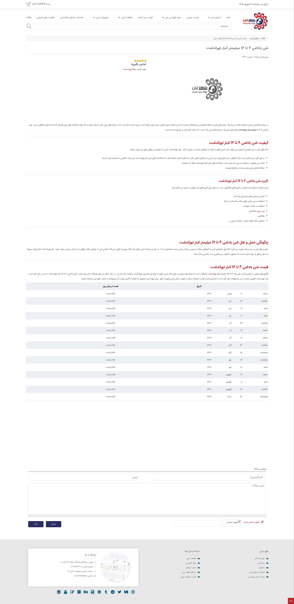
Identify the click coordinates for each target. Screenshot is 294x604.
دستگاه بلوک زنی (189, 572)
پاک (36, 524)
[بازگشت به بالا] (291, 601)
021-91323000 (41, 4)
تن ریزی (260, 211)
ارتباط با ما (90, 555)
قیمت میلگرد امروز (188, 577)
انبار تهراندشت (214, 274)
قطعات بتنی (191, 558)
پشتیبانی (261, 563)
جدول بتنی (255, 38)
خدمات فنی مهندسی (256, 577)
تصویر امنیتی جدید (251, 522)
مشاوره (262, 567)
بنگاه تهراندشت (129, 69)
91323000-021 (77, 566)
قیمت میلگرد (190, 567)
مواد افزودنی (191, 563)
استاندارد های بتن (257, 572)
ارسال (53, 524)
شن (258, 150)
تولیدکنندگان (259, 558)
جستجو (29, 26)
